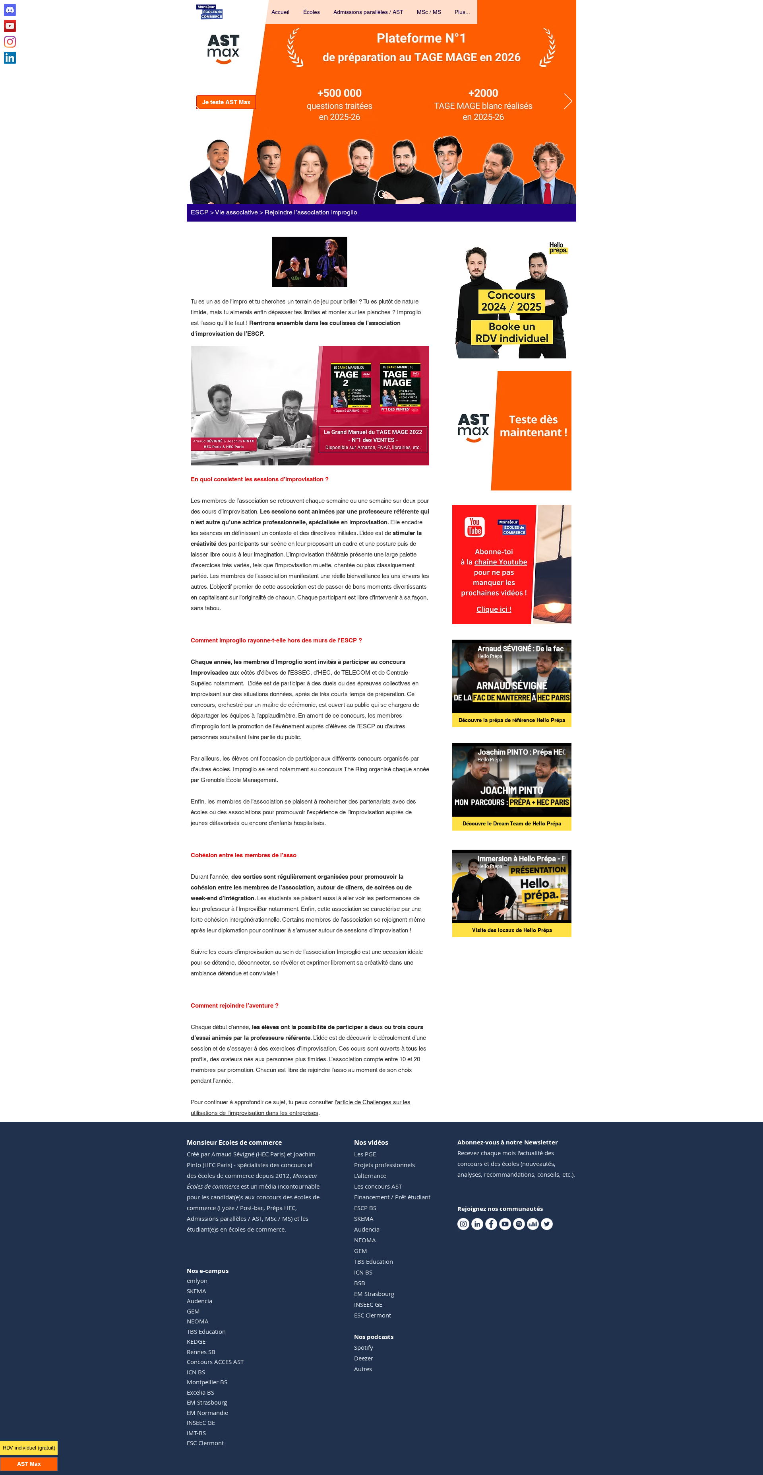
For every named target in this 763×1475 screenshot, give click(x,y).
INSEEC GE (201, 1422)
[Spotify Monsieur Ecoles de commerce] (519, 1224)
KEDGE (196, 1341)
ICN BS (196, 1372)
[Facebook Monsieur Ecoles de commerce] (491, 1224)
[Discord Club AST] (10, 10)
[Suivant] (568, 101)
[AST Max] (381, 194)
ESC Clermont (205, 1443)
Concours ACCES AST (215, 1362)
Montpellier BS (207, 1382)
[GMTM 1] (310, 453)
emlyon (197, 1280)
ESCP (200, 212)
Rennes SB (201, 1352)
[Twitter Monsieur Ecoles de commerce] (547, 1224)
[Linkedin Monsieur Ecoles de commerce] (10, 58)
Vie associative (236, 212)
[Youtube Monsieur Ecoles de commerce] (10, 26)
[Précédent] (195, 101)
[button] (312, 12)
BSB (359, 1283)
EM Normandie (207, 1413)
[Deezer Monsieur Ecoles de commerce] (533, 1224)
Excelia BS (200, 1392)
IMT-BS (196, 1433)
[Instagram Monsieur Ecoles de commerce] (10, 42)
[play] (555, 483)
